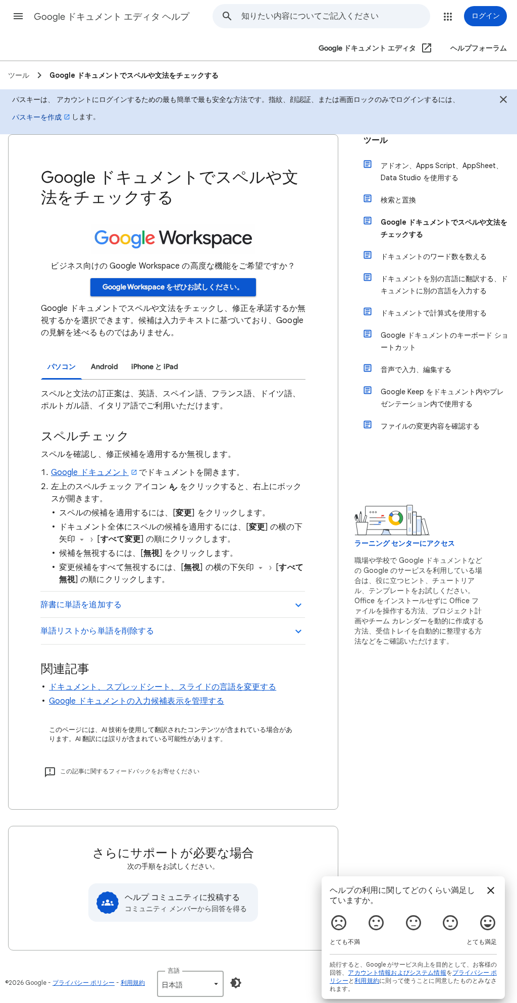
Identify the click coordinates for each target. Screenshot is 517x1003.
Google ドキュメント (90, 472)
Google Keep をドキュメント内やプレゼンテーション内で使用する (442, 397)
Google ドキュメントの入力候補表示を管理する (136, 701)
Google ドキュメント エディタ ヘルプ (111, 16)
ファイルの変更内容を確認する (430, 426)
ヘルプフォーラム (478, 48)
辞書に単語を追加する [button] (81, 605)
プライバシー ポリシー (84, 982)
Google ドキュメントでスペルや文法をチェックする (444, 228)
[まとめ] (503, 101)
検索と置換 (398, 199)
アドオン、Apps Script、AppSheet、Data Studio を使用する (442, 171)
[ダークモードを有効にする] (236, 983)
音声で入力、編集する (416, 369)
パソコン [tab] (61, 366)
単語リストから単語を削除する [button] (97, 631)
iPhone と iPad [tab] (154, 366)
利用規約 (133, 982)
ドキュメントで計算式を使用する (434, 313)
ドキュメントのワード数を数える (434, 256)
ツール (376, 140)
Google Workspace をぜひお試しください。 (173, 287)
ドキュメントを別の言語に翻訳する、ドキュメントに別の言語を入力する (444, 284)
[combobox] (335, 16)
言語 (174, 970)
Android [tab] (104, 366)
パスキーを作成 (37, 117)
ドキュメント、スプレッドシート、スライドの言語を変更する (162, 687)
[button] (18, 16)
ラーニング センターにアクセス (404, 543)
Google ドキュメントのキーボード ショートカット (444, 341)
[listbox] (190, 984)
